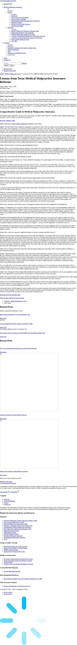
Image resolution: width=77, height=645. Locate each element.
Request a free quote (10, 70)
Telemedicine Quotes (10, 532)
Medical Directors (16, 22)
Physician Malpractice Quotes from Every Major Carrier (20, 520)
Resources (11, 27)
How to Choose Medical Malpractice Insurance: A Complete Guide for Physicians (18, 348)
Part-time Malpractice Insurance (13, 536)
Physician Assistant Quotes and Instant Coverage (18, 559)
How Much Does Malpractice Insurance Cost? (17, 529)
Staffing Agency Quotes (11, 550)
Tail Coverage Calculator (18, 19)
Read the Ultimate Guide (7, 120)
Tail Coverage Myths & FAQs (20, 39)
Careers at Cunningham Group (17, 53)
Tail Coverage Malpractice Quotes (14, 522)
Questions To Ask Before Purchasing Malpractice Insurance (13, 414)
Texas (9, 303)
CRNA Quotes (8, 562)
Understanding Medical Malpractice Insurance (17, 527)
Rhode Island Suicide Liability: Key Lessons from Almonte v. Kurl (15, 314)
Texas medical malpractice (20, 124)
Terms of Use (8, 594)
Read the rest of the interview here (10, 295)
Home (2, 74)
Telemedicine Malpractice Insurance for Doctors (25, 21)
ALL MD (14, 41)
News (5, 58)
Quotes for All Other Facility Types (14, 551)
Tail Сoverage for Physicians (19, 17)
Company (7, 43)
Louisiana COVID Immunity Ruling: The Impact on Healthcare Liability (16, 323)
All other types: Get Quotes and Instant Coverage (18, 564)
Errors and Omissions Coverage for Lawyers (17, 586)
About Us (10, 46)
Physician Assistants (17, 26)
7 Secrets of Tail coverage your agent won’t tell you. (26, 38)
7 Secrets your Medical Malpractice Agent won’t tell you (28, 36)
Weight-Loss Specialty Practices (20, 24)
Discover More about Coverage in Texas (12, 298)
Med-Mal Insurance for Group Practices (15, 546)
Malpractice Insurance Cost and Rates (22, 33)
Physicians (14, 16)
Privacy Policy (8, 592)
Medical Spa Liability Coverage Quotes (15, 548)
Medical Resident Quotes (11, 534)
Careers (6, 503)
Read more (3, 318)
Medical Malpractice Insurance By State (23, 34)
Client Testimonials (13, 49)
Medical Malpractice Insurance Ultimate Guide (25, 31)
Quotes (10, 12)
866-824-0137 (8, 4)
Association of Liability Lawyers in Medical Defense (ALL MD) (23, 579)
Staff (9, 51)
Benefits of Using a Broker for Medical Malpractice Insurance (14, 471)
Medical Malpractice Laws (13, 74)
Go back (10, 11)
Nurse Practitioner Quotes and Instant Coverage (18, 560)
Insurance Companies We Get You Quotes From (22, 48)
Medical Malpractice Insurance (13, 7)
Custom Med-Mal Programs (12, 571)
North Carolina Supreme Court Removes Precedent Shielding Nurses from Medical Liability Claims (22, 333)
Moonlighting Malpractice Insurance (14, 537)
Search (6, 65)
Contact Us (7, 60)
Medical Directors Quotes (11, 531)
